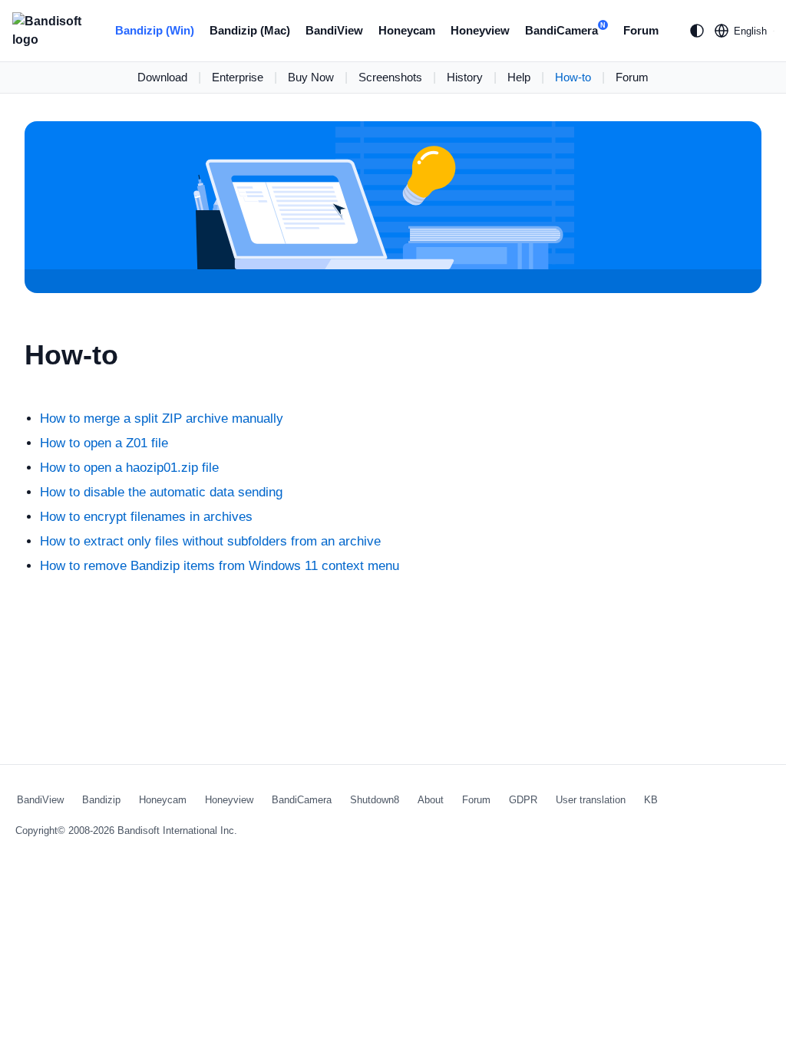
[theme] (697, 30)
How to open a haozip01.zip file (129, 467)
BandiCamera (565, 29)
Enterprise (237, 77)
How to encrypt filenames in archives (146, 516)
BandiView (334, 30)
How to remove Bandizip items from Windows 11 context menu (219, 566)
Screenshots (390, 77)
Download (162, 77)
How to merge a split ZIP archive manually (161, 418)
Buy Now (311, 77)
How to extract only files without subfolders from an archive (210, 541)
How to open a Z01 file (104, 443)
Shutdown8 (374, 800)
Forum (641, 30)
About (431, 800)
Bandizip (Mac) (250, 30)
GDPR (523, 800)
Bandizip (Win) (154, 30)
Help (518, 77)
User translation (591, 800)
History (465, 77)
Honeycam (406, 30)
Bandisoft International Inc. (177, 830)
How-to (573, 77)
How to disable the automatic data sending (161, 492)
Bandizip (101, 800)
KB (651, 800)
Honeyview (480, 30)
